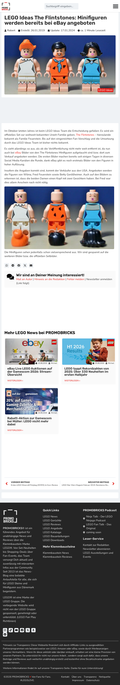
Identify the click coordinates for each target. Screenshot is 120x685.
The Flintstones (85, 135)
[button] (6, 265)
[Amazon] (33, 630)
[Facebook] (22, 630)
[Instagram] (5, 630)
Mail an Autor (24, 279)
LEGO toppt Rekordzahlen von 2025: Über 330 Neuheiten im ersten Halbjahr (86, 371)
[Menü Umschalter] (116, 6)
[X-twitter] (28, 630)
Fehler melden (75, 279)
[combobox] (61, 6)
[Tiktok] (11, 630)
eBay (18, 152)
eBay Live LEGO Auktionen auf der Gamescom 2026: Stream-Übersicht (29, 371)
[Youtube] (16, 630)
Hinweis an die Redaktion (49, 279)
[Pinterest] (5, 634)
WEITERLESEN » (15, 380)
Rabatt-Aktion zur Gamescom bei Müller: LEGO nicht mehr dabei (29, 421)
